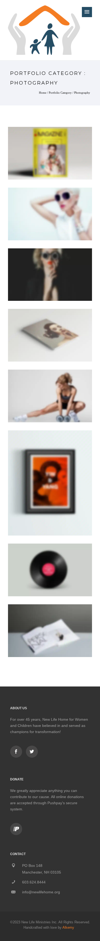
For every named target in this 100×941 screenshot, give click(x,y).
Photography (82, 92)
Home (42, 92)
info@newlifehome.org (41, 892)
